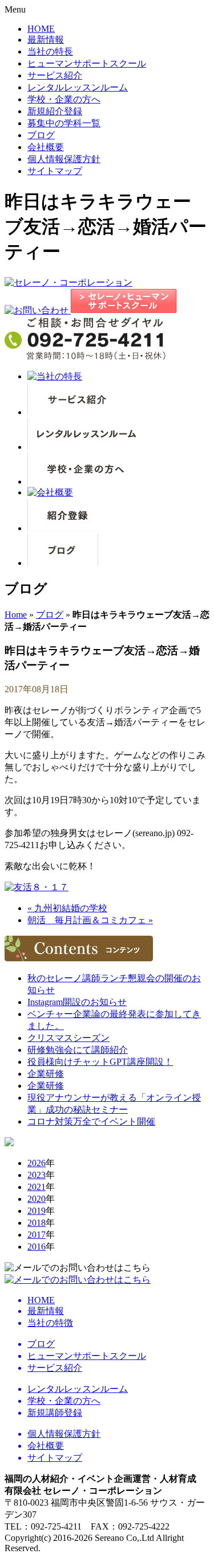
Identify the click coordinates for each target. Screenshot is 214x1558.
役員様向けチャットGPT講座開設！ (100, 1062)
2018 (36, 1223)
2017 (36, 1234)
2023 (36, 1175)
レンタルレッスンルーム (77, 87)
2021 (36, 1187)
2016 (36, 1246)
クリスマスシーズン (68, 1038)
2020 (36, 1199)
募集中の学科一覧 (63, 123)
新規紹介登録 (54, 111)
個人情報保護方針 (63, 159)
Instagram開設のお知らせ (77, 1002)
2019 (36, 1211)
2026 (36, 1163)
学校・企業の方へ (63, 99)
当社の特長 (50, 51)
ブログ (41, 135)
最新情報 (45, 39)
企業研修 (45, 1073)
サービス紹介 (54, 75)
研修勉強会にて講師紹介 (77, 1050)
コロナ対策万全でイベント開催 (91, 1121)
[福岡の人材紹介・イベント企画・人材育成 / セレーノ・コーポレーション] (68, 282)
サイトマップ (54, 171)
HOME (41, 29)
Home (16, 614)
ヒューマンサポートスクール (86, 63)
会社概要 (45, 147)
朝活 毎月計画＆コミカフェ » (90, 920)
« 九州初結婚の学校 (67, 908)
